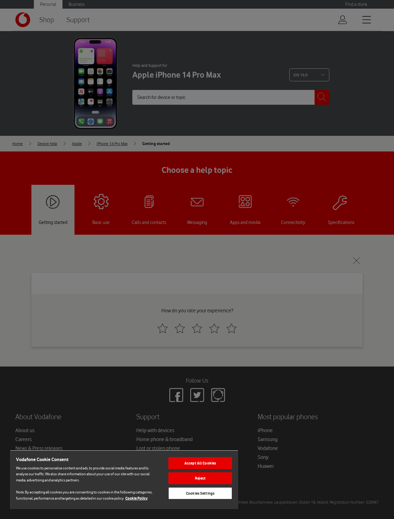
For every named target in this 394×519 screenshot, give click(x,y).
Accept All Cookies (200, 463)
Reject (200, 478)
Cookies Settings (200, 493)
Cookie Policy (136, 498)
